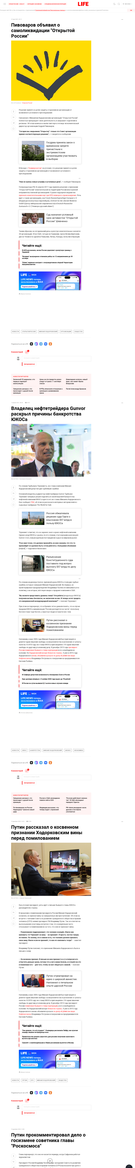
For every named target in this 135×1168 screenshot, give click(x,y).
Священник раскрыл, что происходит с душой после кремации (23, 391)
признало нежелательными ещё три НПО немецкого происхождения (47, 195)
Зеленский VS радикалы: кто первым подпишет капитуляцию (24, 381)
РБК (32, 502)
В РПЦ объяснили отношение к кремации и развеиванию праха (51, 391)
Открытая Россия (27, 103)
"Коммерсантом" (35, 168)
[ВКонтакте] (46, 344)
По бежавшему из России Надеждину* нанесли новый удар (23, 809)
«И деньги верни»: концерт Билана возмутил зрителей (23, 1159)
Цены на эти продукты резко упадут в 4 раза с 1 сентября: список (50, 381)
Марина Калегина (26, 294)
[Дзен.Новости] (31, 344)
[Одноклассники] (50, 344)
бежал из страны (55, 1008)
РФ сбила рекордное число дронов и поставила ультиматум (76, 809)
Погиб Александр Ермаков (76, 389)
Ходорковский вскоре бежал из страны (45, 653)
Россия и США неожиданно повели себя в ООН (50, 799)
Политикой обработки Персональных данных (50, 10)
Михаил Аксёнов (25, 1072)
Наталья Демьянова (27, 712)
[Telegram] (41, 344)
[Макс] (36, 344)
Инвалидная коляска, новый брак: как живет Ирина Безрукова (76, 381)
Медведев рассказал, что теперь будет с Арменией (49, 808)
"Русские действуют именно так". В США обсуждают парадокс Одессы (76, 800)
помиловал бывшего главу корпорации (41, 1006)
